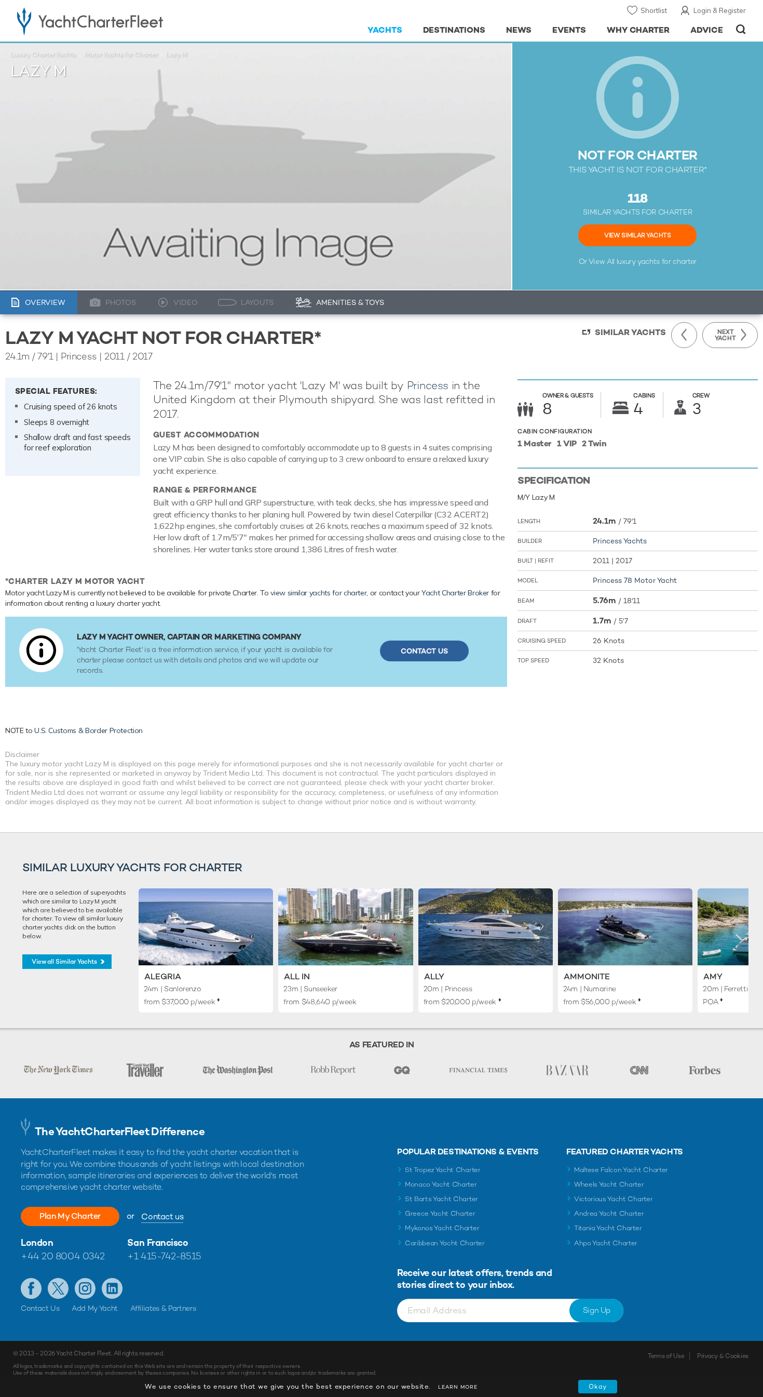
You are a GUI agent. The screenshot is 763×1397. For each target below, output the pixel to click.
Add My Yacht (95, 1308)
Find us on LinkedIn (112, 1288)
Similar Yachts (630, 332)
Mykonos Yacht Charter (442, 1227)
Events (569, 29)
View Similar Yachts (637, 235)
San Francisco (157, 1242)
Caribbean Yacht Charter (445, 1243)
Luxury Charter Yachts (43, 54)
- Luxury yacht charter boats (122, 21)
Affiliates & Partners (163, 1308)
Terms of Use (666, 1356)
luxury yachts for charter (657, 261)
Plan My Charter (70, 1215)
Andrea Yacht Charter (609, 1213)
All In (297, 976)
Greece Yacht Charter (440, 1213)
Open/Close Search (741, 29)
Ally (434, 976)
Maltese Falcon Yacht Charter (621, 1169)
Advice (706, 29)
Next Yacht (725, 335)
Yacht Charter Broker (455, 592)
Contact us (162, 1216)
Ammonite (587, 976)
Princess (427, 385)
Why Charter (638, 29)
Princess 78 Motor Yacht (635, 580)
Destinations (454, 29)
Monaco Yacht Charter (441, 1184)
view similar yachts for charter (318, 592)
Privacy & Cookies (722, 1356)
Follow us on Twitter (58, 1288)
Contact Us (424, 651)
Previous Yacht (684, 335)
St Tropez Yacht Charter (443, 1169)
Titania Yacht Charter (608, 1227)
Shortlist (654, 10)
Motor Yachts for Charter (121, 54)
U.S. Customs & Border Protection (88, 730)
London (37, 1242)
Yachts (384, 29)
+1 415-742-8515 (164, 1256)
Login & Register (719, 10)
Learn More (458, 1386)
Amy (713, 976)
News (519, 29)
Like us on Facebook (31, 1288)
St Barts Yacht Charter (441, 1198)
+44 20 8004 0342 (63, 1256)
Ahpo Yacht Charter (605, 1243)
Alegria (162, 976)
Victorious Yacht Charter (613, 1198)
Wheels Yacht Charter (609, 1184)
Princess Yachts (620, 541)
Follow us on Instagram (85, 1288)
